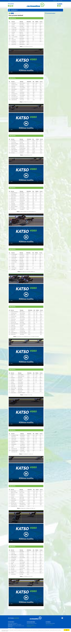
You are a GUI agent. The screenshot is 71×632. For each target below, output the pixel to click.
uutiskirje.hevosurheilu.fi (49, 624)
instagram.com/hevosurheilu (31, 625)
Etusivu (9, 0)
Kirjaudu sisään (60, 0)
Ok (66, 630)
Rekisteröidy (55, 0)
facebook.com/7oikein (30, 624)
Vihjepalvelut (14, 10)
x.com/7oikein (29, 626)
